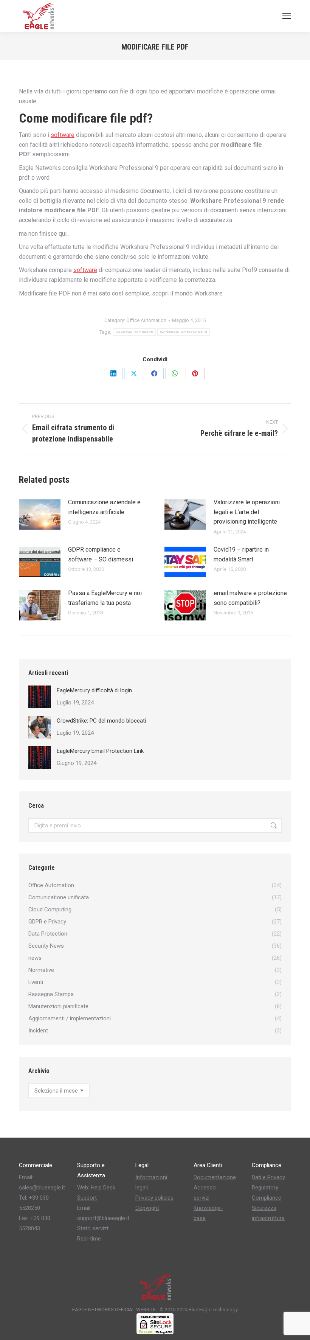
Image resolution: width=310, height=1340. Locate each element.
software (62, 134)
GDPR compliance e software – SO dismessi (100, 554)
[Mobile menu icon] (286, 15)
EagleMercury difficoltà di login (94, 690)
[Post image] (39, 514)
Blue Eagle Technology (213, 1309)
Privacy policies (154, 1197)
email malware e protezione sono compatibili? (250, 597)
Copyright (147, 1208)
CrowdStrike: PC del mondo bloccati (101, 720)
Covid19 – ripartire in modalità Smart (241, 554)
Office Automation (146, 320)
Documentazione (215, 1177)
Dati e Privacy (268, 1177)
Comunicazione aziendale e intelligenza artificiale (104, 507)
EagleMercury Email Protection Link (100, 751)
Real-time (89, 1238)
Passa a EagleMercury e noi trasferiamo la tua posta (105, 597)
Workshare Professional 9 (183, 332)
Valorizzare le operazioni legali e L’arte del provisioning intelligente (247, 512)
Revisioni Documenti (134, 332)
